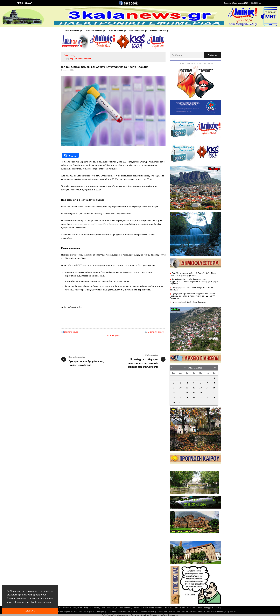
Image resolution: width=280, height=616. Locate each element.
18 (187, 393)
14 (207, 388)
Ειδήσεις (69, 55)
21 (207, 393)
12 (194, 388)
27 (200, 398)
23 (173, 398)
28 (207, 398)
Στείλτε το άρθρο (71, 332)
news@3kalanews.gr (212, 608)
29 (214, 398)
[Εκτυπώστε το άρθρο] (146, 332)
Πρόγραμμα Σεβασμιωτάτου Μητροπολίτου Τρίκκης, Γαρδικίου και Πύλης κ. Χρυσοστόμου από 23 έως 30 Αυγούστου (193, 296)
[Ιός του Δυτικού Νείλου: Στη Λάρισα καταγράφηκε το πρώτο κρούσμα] (113, 111)
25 (187, 398)
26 (194, 398)
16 (173, 393)
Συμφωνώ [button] (30, 611)
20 (200, 393)
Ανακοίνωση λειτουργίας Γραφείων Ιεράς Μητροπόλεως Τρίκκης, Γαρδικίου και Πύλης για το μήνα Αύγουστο (194, 281)
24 (180, 398)
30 (173, 403)
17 (180, 393)
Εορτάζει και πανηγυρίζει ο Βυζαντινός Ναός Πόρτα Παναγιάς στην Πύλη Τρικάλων (193, 274)
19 (194, 393)
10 (180, 388)
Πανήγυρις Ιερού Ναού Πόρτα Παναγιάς (189, 302)
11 (187, 388)
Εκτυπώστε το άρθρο (157, 332)
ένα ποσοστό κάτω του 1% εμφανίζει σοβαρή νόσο (96, 224)
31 (180, 403)
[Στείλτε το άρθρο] (62, 332)
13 (200, 388)
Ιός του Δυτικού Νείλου (80, 59)
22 (214, 393)
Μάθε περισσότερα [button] (41, 602)
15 (214, 388)
